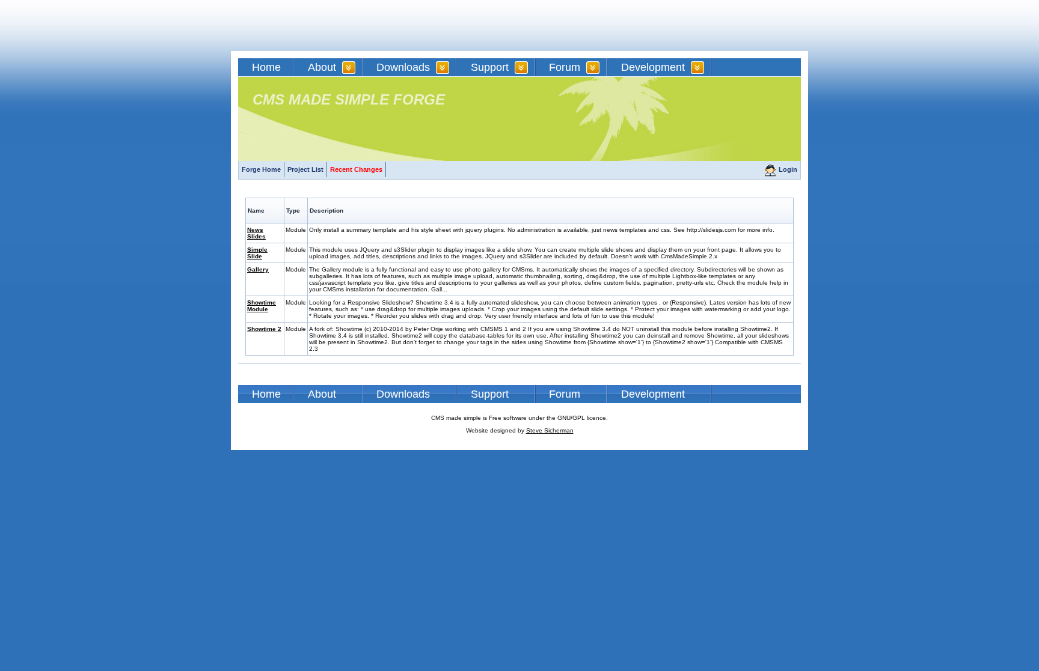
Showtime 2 (264, 329)
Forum (564, 67)
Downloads (403, 67)
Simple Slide (257, 253)
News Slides (256, 233)
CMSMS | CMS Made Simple (324, 25)
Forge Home (261, 169)
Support (490, 67)
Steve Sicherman (550, 430)
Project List (305, 169)
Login (788, 169)
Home (266, 67)
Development (653, 67)
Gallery (258, 269)
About (322, 67)
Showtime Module (261, 305)
